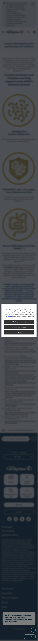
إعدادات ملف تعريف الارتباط (18, 322)
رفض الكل (18, 332)
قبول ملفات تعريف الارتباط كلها (18, 327)
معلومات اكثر (8, 316)
